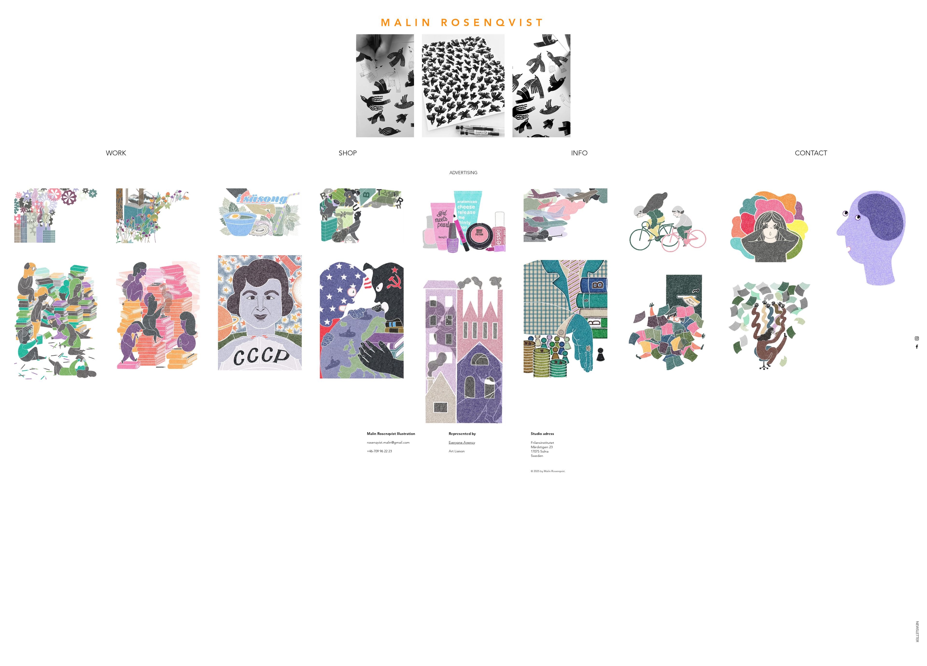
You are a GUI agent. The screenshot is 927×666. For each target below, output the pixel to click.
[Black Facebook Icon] (917, 346)
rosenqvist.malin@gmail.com (388, 442)
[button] (917, 631)
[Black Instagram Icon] (917, 338)
